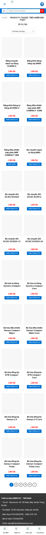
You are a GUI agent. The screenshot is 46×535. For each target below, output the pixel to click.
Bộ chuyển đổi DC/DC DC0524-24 (34, 240)
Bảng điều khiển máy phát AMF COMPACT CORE (34, 108)
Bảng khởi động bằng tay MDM (34, 62)
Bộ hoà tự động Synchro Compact (11, 284)
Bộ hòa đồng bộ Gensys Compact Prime (12, 464)
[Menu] (4, 4)
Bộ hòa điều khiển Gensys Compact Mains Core (34, 330)
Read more (12, 164)
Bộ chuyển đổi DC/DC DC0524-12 (11, 240)
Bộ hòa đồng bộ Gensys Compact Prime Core (34, 464)
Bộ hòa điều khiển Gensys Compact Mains (12, 330)
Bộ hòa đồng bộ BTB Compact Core (34, 375)
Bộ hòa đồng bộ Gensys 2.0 (12, 418)
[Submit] (42, 11)
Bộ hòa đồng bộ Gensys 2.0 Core (34, 418)
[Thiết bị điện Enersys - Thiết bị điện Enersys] (23, 4)
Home (4, 18)
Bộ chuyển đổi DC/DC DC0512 (34, 195)
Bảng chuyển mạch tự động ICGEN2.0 (11, 63)
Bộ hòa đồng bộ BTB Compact (12, 373)
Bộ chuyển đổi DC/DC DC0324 (12, 195)
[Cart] (42, 4)
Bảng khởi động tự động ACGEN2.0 (11, 106)
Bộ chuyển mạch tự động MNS (34, 151)
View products (11, 75)
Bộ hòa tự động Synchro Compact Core (34, 286)
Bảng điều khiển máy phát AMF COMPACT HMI (11, 152)
